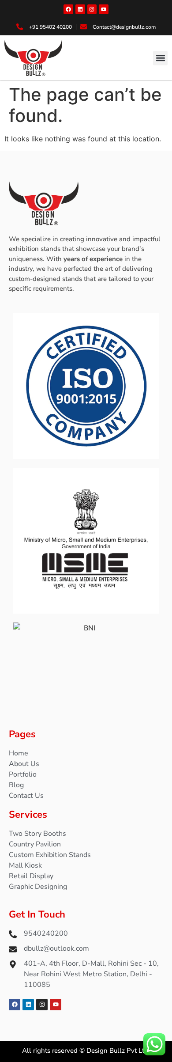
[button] (160, 58)
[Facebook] (68, 9)
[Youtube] (103, 9)
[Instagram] (92, 9)
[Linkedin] (80, 9)
